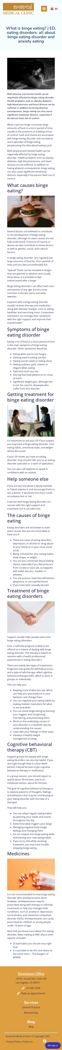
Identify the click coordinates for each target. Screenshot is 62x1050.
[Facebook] (44, 1041)
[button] (44, 9)
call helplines (28, 469)
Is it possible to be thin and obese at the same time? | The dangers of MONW (32, 954)
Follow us (28, 1041)
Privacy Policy (13, 1041)
